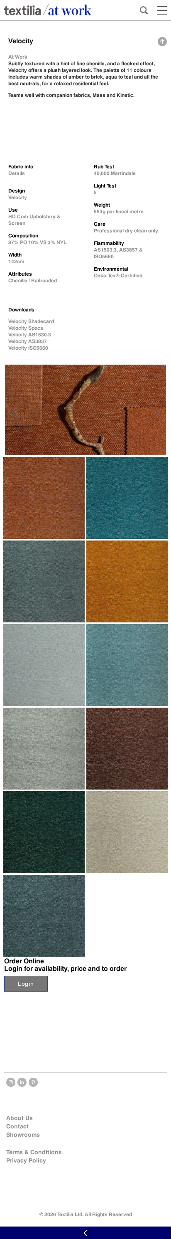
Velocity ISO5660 (28, 348)
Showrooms (23, 1134)
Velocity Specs (25, 328)
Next (155, 412)
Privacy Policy (26, 1160)
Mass (99, 95)
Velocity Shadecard (31, 321)
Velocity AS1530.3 (29, 334)
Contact (17, 1126)
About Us (19, 1118)
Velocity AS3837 (27, 341)
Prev (15, 412)
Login (26, 983)
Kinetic (125, 95)
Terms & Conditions (34, 1152)
